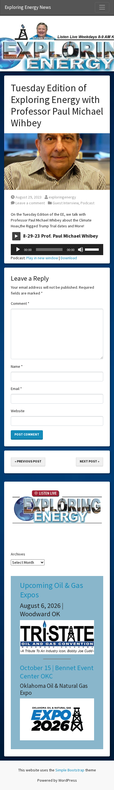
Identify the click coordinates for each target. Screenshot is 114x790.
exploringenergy (62, 197)
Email (16, 388)
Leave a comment (30, 202)
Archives (18, 554)
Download (69, 257)
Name (17, 366)
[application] (57, 249)
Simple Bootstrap (69, 770)
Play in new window (42, 257)
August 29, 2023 (28, 197)
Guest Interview (66, 202)
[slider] (92, 249)
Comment (20, 303)
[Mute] (80, 249)
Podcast (87, 202)
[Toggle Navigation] (102, 7)
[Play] (18, 249)
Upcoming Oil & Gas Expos (51, 590)
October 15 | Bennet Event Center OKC (57, 671)
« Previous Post (28, 461)
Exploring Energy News (28, 7)
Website (18, 410)
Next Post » (89, 461)
